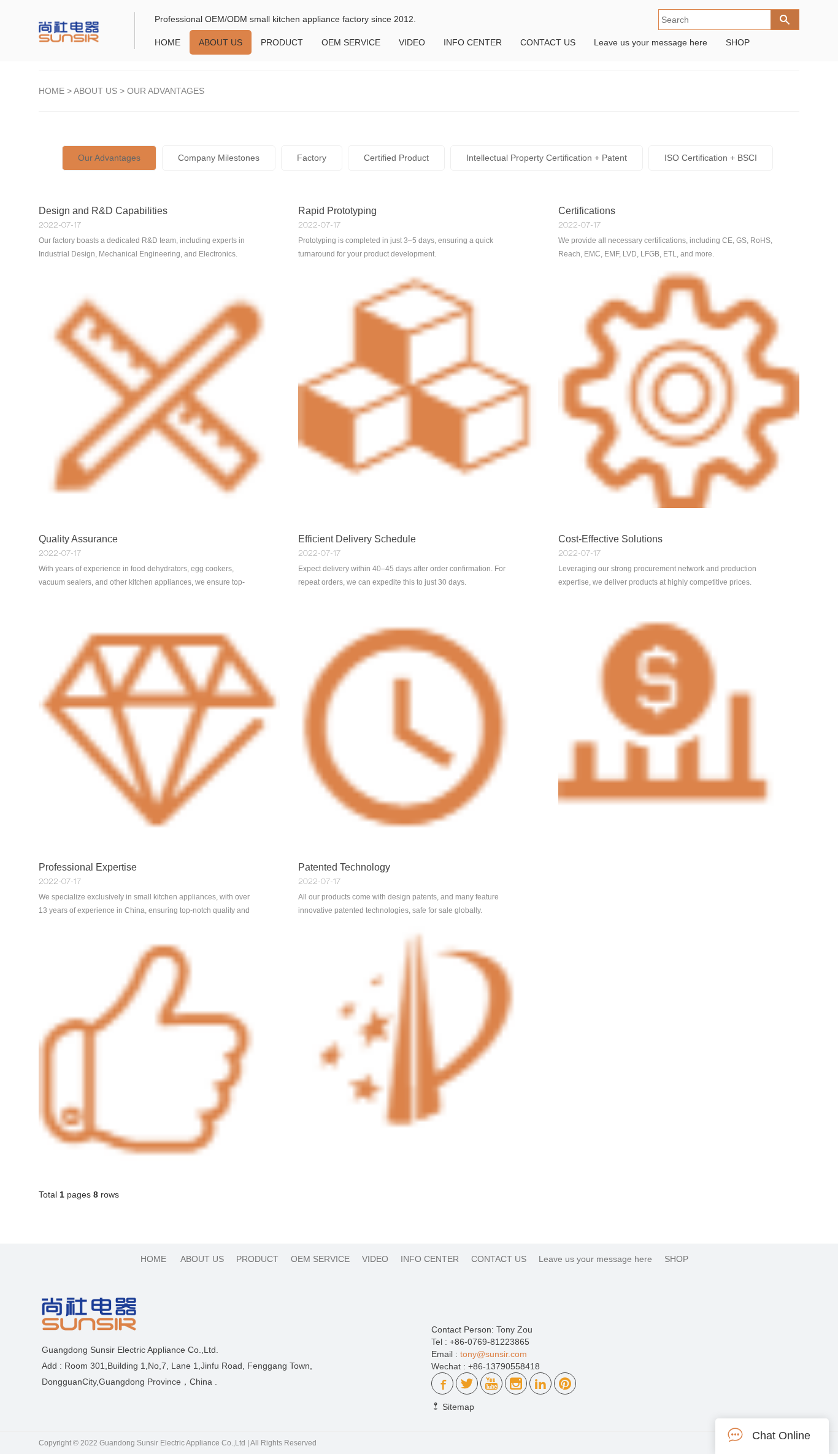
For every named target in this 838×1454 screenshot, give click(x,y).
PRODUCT (282, 42)
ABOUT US (220, 42)
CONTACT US (547, 42)
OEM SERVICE (350, 42)
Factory (311, 158)
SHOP (738, 42)
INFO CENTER (473, 42)
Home (51, 91)
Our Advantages (165, 91)
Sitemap (457, 1407)
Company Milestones (218, 158)
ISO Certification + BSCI (710, 158)
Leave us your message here (650, 42)
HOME (167, 42)
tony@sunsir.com (493, 1354)
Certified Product (396, 158)
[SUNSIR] (78, 25)
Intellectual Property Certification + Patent (546, 158)
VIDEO (412, 42)
